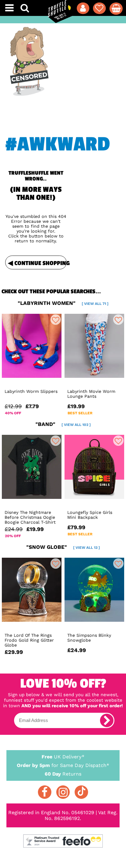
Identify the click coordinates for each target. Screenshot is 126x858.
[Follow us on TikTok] (81, 792)
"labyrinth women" (63, 303)
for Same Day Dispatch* (63, 765)
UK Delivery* (63, 757)
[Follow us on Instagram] (63, 792)
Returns (63, 774)
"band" (63, 424)
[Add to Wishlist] (55, 319)
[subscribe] (106, 720)
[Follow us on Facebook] (44, 792)
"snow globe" (63, 547)
